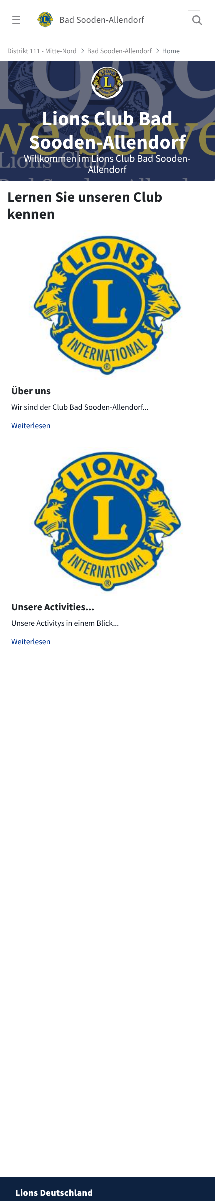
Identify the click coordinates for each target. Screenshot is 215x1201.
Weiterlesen (31, 426)
